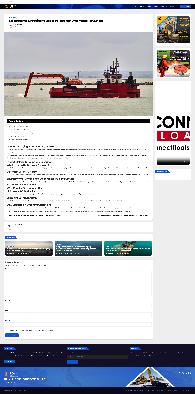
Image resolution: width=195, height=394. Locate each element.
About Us (135, 390)
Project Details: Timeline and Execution (18, 129)
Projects (155, 6)
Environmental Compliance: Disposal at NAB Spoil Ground (23, 133)
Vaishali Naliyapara (25, 253)
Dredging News (13, 17)
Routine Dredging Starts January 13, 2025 (19, 126)
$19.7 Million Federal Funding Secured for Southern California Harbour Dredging (128, 249)
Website (7, 320)
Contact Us (169, 390)
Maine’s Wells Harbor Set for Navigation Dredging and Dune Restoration (28, 249)
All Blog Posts (129, 390)
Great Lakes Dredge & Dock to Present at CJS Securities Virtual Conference (34, 215)
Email (7, 310)
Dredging (148, 6)
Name (7, 300)
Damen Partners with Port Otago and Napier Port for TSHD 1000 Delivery (123, 215)
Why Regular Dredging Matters (16, 136)
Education (157, 390)
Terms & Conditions (186, 390)
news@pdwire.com (184, 352)
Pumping (141, 6)
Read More (9, 361)
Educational (163, 6)
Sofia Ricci (19, 24)
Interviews (172, 6)
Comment (8, 268)
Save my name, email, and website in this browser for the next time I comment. (30, 330)
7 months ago (12, 253)
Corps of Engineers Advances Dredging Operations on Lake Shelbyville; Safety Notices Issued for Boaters (76, 249)
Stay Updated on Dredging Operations (18, 139)
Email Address (71, 352)
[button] (178, 6)
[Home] (135, 6)
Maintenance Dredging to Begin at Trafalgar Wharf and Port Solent (56, 20)
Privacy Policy (177, 390)
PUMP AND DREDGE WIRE (25, 379)
